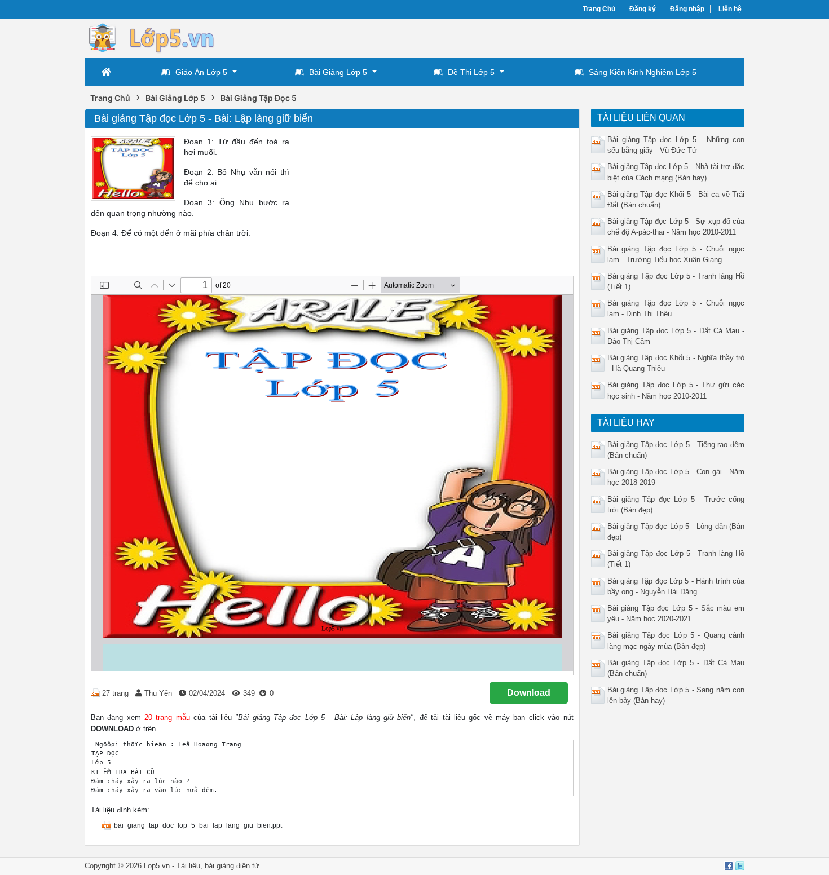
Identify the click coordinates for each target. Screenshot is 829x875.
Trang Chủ (599, 9)
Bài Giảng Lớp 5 (338, 72)
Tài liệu (188, 865)
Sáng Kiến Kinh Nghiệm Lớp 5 (642, 72)
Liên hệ (730, 9)
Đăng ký (642, 9)
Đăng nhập (687, 9)
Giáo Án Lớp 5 (201, 72)
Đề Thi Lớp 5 (471, 72)
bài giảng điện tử (232, 865)
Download (528, 692)
